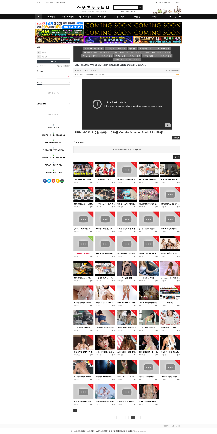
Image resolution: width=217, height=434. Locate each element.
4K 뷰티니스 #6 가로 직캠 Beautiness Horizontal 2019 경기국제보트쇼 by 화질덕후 (105, 204)
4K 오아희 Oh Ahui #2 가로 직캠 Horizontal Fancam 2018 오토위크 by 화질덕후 (148, 179)
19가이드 (154, 17)
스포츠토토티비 (93, 7)
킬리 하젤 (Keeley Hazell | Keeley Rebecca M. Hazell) (105, 377)
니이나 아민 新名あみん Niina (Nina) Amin (105, 352)
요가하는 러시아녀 (148, 327)
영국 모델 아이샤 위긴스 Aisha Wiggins (126, 377)
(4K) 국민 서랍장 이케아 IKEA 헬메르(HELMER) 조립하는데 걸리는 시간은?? (170, 377)
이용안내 (166, 426)
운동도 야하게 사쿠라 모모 (127, 327)
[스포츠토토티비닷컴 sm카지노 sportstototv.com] (59, 32)
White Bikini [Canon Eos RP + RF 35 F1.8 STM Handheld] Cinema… (170, 253)
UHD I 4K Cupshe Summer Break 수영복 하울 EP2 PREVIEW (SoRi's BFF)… (105, 253)
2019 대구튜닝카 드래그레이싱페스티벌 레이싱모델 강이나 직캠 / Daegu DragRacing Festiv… (105, 179)
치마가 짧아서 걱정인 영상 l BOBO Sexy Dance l (83, 401)
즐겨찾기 (40, 2)
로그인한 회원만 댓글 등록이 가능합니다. (127, 150)
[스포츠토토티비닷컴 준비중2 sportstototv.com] (157, 25)
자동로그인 (42, 65)
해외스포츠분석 (85, 17)
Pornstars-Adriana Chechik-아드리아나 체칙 (126, 303)
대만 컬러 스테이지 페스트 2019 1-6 (126, 204)
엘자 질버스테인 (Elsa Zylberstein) (148, 352)
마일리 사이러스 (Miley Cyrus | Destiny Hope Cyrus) (170, 352)
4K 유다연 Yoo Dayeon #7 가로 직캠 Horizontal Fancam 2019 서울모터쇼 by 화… (170, 179)
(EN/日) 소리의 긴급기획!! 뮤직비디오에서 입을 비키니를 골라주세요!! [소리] (105, 229)
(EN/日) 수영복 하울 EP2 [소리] (126, 229)
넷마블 (133, 11)
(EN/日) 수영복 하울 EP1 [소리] (148, 229)
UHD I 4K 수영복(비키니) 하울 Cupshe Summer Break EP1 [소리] (170, 229)
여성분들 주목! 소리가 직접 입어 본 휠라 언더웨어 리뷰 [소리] (126, 253)
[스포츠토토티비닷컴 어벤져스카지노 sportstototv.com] (59, 40)
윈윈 (122, 11)
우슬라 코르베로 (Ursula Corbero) (83, 377)
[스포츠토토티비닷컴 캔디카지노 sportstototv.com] (157, 40)
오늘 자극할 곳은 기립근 (105, 327)
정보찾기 (177, 2)
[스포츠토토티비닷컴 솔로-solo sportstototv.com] (59, 25)
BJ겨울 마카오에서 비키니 (105, 401)
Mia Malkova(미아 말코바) (149, 303)
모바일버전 (176, 426)
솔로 (127, 11)
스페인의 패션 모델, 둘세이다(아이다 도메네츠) (126, 352)
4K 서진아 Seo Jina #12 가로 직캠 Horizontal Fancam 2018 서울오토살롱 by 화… (83, 278)
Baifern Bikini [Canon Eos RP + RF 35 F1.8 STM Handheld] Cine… (148, 253)
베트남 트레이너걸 (83, 327)
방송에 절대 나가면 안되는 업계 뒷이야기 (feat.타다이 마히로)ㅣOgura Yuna (126, 401)
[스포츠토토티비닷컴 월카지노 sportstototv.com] (108, 40)
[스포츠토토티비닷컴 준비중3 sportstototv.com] (108, 32)
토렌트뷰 (170, 303)
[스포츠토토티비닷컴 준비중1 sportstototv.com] (108, 25)
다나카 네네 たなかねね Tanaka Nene (170, 327)
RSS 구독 (49, 2)
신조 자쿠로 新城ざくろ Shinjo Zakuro (83, 352)
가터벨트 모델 (127, 278)
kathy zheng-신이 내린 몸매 (170, 278)
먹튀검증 (136, 17)
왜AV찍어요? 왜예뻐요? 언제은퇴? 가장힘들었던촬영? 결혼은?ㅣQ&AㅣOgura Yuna (148, 377)
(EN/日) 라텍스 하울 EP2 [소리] (170, 204)
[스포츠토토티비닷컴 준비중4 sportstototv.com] (157, 32)
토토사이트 (102, 17)
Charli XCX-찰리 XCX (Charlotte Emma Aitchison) (148, 401)
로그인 (158, 2)
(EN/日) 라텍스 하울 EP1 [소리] (83, 229)
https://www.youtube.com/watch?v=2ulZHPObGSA (127, 74)
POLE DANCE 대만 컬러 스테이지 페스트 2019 (148, 204)
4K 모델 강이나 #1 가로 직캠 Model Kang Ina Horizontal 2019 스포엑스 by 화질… (126, 179)
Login (54, 61)
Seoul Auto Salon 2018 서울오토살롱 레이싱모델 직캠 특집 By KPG (83, 179)
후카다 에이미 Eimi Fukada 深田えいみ (83, 303)
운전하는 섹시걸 (148, 278)
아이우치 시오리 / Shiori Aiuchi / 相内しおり (105, 303)
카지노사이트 (119, 17)
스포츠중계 (50, 17)
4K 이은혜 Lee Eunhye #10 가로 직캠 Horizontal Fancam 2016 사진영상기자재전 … (83, 204)
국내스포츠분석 (68, 17)
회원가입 (167, 2)
